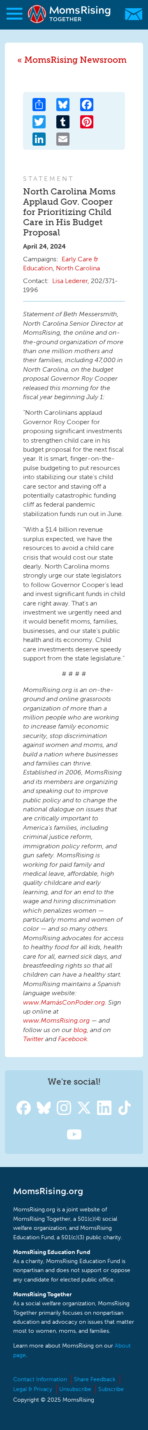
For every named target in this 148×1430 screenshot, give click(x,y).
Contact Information (40, 1379)
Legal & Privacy (32, 1389)
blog (80, 1030)
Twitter (33, 1039)
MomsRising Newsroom (75, 60)
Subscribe (111, 1389)
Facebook (72, 1039)
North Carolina (78, 268)
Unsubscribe (75, 1389)
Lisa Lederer (70, 281)
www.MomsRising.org (56, 1020)
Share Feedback (95, 1379)
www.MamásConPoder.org (64, 1002)
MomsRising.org (69, 14)
